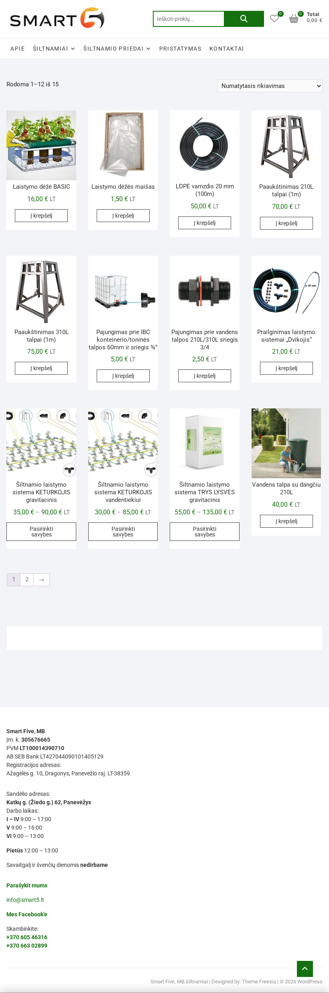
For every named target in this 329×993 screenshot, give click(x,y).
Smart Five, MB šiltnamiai (179, 982)
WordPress (310, 982)
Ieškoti (244, 19)
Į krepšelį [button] (41, 215)
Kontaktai (226, 48)
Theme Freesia (259, 982)
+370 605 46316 (26, 937)
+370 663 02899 (26, 945)
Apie (17, 48)
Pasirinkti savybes (41, 532)
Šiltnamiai (50, 48)
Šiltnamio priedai (113, 48)
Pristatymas (180, 48)
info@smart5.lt (25, 900)
